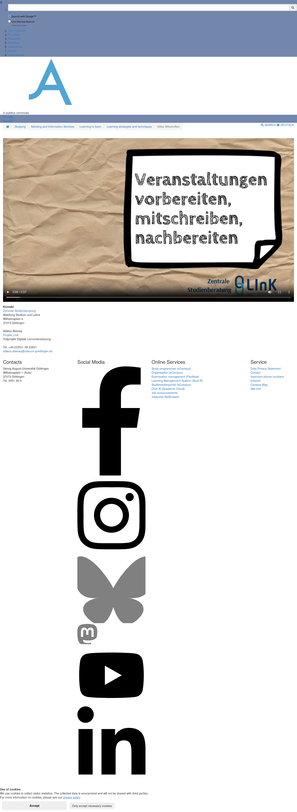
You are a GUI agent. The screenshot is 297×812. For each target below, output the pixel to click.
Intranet (255, 381)
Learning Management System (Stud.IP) (177, 381)
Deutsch (287, 125)
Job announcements (165, 393)
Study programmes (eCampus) (171, 368)
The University (17, 30)
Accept (34, 805)
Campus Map (259, 385)
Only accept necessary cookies (92, 806)
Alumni (12, 51)
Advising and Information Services (52, 126)
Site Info (256, 389)
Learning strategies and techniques (129, 126)
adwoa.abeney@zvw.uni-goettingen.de (28, 351)
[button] (8, 117)
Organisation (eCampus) (167, 372)
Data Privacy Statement (266, 368)
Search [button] (270, 125)
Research (14, 39)
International (16, 55)
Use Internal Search (23, 21)
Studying (13, 43)
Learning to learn (90, 126)
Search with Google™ (24, 16)
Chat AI (156, 389)
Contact (255, 372)
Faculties (14, 35)
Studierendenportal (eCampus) (171, 385)
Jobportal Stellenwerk (165, 397)
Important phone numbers (267, 376)
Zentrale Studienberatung (19, 311)
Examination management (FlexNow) (175, 376)
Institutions (15, 47)
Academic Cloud (173, 389)
